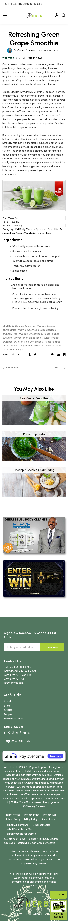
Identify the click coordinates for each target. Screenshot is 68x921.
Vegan (19, 233)
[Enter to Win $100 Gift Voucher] (34, 578)
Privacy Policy (31, 814)
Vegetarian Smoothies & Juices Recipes (38, 337)
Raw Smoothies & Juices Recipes (38, 330)
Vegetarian (30, 233)
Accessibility (48, 819)
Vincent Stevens (26, 50)
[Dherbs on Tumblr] (17, 732)
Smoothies (10, 330)
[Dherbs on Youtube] (24, 732)
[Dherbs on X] (8, 732)
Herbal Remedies (41, 824)
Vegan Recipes (47, 326)
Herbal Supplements (17, 824)
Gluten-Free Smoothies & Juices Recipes (38, 341)
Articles (8, 709)
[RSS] (29, 732)
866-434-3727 (22, 667)
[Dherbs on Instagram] (13, 732)
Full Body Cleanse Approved (30, 229)
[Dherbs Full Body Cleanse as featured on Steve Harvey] (34, 534)
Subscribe (52, 647)
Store (7, 705)
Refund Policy (13, 819)
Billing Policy (30, 819)
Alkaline (8, 337)
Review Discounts (13, 718)
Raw (12, 233)
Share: (6, 354)
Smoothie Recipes (14, 349)
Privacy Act (49, 814)
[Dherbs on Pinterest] (20, 732)
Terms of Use (13, 814)
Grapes (8, 341)
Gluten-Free (44, 233)
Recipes (8, 714)
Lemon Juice (54, 345)
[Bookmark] (64, 354)
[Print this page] (52, 354)
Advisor (59, 894)
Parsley (40, 345)
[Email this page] (58, 354)
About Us (9, 701)
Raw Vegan (10, 345)
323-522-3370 (27, 671)
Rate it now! (34, 57)
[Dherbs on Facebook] (4, 732)
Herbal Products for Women (21, 833)
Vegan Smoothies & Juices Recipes (40, 334)
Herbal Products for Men (19, 829)
